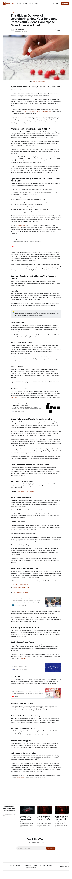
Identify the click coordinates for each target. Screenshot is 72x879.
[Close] (58, 422)
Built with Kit (36, 454)
